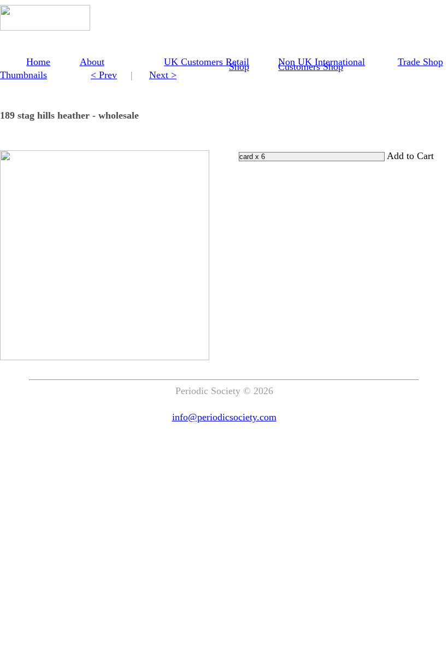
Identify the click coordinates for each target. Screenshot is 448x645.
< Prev (104, 74)
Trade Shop (420, 61)
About (92, 61)
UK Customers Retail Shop (206, 64)
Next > (162, 74)
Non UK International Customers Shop (321, 64)
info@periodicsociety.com (224, 417)
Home (38, 61)
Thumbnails (23, 74)
